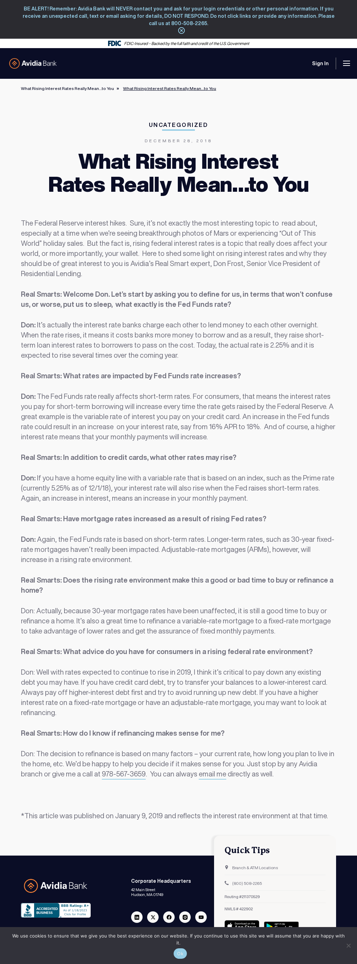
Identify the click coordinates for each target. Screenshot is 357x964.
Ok (180, 953)
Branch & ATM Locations (254, 868)
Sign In (320, 63)
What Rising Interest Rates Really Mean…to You (67, 88)
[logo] (33, 63)
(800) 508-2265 (246, 883)
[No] (348, 945)
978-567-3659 (124, 774)
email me (212, 774)
